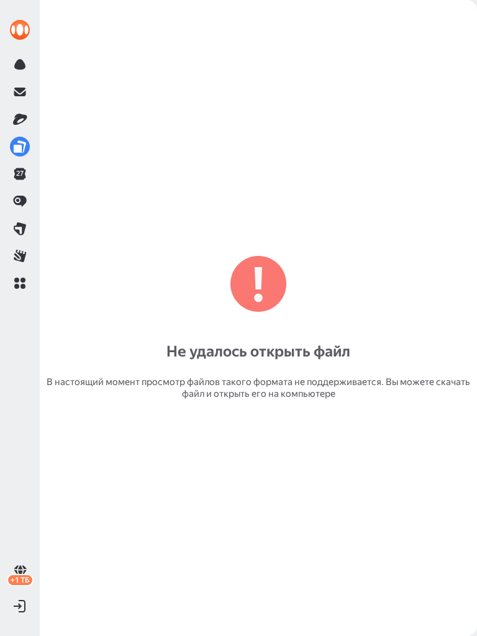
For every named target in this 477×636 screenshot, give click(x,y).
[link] (20, 30)
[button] (20, 283)
